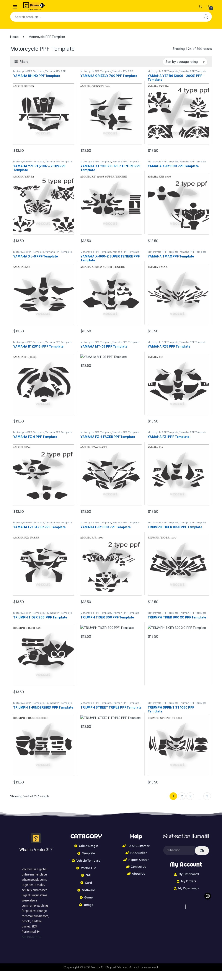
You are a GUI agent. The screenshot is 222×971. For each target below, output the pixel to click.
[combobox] (105, 17)
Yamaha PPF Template (193, 71)
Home (14, 37)
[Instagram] (207, 896)
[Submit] (202, 850)
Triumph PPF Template (193, 522)
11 (207, 796)
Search (206, 17)
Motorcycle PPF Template (28, 71)
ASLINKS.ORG (31, 937)
